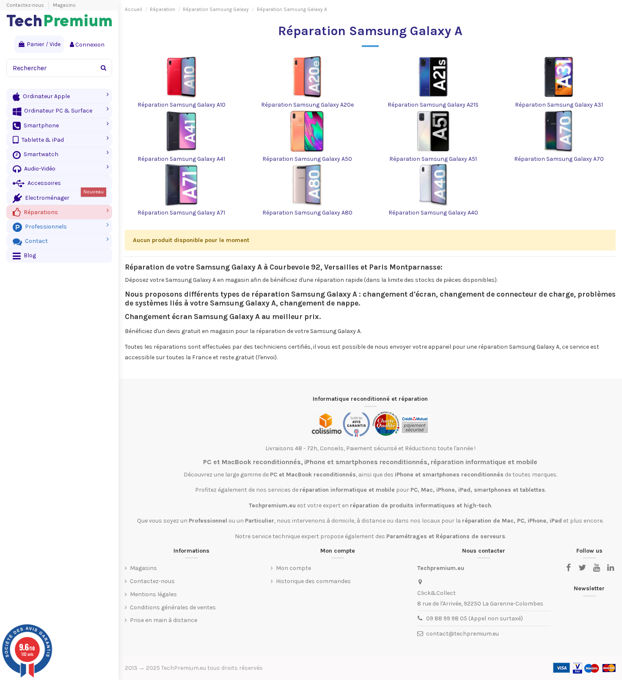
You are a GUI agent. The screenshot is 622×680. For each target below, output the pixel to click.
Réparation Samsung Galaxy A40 (433, 212)
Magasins (64, 5)
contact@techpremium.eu (462, 633)
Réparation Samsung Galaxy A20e (307, 104)
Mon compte (293, 568)
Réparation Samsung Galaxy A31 (559, 104)
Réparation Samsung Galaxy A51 (433, 158)
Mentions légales (153, 594)
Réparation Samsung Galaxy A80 (307, 212)
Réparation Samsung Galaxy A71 (181, 212)
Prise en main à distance (163, 620)
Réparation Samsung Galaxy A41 (181, 158)
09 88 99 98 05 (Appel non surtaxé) (474, 618)
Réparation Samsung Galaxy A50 (307, 158)
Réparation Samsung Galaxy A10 (182, 104)
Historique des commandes (313, 581)
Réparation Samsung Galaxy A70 (559, 158)
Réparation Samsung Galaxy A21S (433, 104)
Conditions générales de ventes (173, 607)
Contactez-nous (25, 5)
